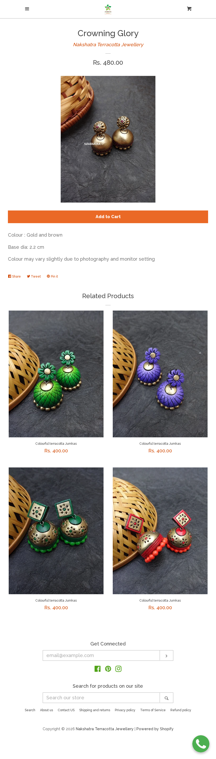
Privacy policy (125, 710)
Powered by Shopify (155, 729)
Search (30, 710)
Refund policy (180, 710)
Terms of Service (153, 710)
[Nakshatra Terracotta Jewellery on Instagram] (118, 669)
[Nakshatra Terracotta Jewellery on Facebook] (97, 669)
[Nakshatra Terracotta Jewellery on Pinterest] (108, 669)
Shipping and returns (94, 710)
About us (46, 710)
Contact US (66, 710)
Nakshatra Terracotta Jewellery (108, 44)
